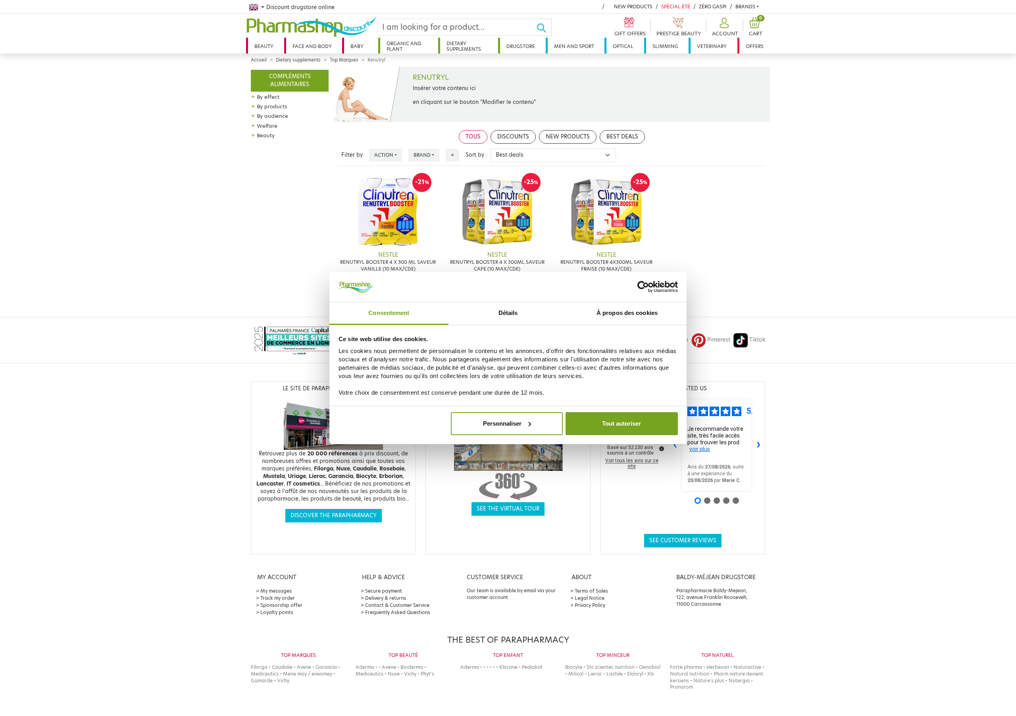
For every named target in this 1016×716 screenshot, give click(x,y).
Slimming (665, 46)
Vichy (283, 680)
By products (272, 106)
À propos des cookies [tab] (627, 312)
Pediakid (532, 667)
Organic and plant (404, 46)
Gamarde (262, 680)
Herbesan (717, 667)
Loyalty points (276, 612)
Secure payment (383, 590)
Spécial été (675, 6)
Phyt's (427, 673)
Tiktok (757, 340)
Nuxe (394, 673)
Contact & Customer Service (397, 605)
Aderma (365, 667)
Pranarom (681, 686)
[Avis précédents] (674, 445)
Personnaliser (502, 423)
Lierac (595, 673)
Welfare (267, 125)
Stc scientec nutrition (611, 667)
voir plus (699, 449)
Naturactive (747, 667)
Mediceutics (265, 673)
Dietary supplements (463, 46)
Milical (575, 673)
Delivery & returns (385, 598)
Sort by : (476, 155)
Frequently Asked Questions (397, 612)
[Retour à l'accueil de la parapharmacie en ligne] (311, 26)
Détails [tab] (508, 312)
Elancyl (635, 673)
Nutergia (739, 680)
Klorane (508, 667)
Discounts (513, 136)
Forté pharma (686, 667)
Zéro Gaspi (713, 6)
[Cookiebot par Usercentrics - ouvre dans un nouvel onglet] (643, 287)
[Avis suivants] (758, 445)
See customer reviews (682, 540)
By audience (272, 115)
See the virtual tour (508, 509)
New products (633, 6)
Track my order (277, 598)
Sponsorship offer (281, 605)
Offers (755, 46)
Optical (623, 46)
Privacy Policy (590, 605)
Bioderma (411, 667)
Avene (304, 667)
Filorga (259, 667)
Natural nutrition (689, 673)
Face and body (312, 46)
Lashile (614, 673)
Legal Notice (589, 598)
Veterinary (712, 46)
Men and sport (574, 46)
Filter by (352, 155)
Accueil (259, 60)
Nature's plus (708, 680)
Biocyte (573, 667)
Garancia (326, 667)
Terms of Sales (591, 590)
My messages (276, 590)
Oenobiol (649, 667)
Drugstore (520, 46)
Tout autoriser (621, 423)
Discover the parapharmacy (334, 515)
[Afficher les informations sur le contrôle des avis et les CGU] (661, 448)
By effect (268, 96)
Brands (745, 6)
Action (383, 155)
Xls (650, 673)
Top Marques (344, 60)
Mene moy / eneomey (307, 673)
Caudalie (282, 667)
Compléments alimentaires (290, 80)
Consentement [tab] (388, 312)
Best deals (622, 136)
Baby (357, 46)
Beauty (263, 46)
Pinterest (718, 340)
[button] (724, 27)
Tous (473, 136)
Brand (422, 155)
